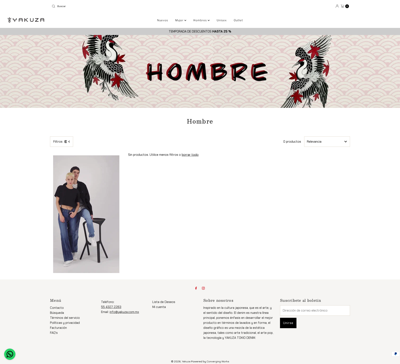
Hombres (200, 20)
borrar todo (190, 155)
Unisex (222, 20)
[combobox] (124, 6)
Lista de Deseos (163, 302)
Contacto (57, 308)
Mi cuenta (159, 307)
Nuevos (162, 20)
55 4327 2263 (111, 307)
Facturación (58, 328)
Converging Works (218, 361)
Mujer (179, 20)
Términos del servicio (65, 318)
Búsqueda (57, 313)
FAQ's (54, 333)
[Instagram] (203, 288)
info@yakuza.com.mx (124, 312)
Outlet (238, 20)
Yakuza (186, 361)
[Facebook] (196, 288)
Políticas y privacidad (65, 323)
